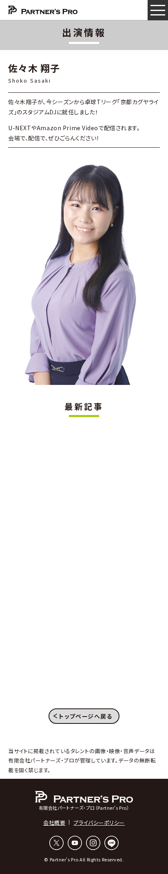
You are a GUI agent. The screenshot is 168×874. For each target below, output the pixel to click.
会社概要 (54, 822)
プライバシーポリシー (99, 822)
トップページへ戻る (86, 716)
